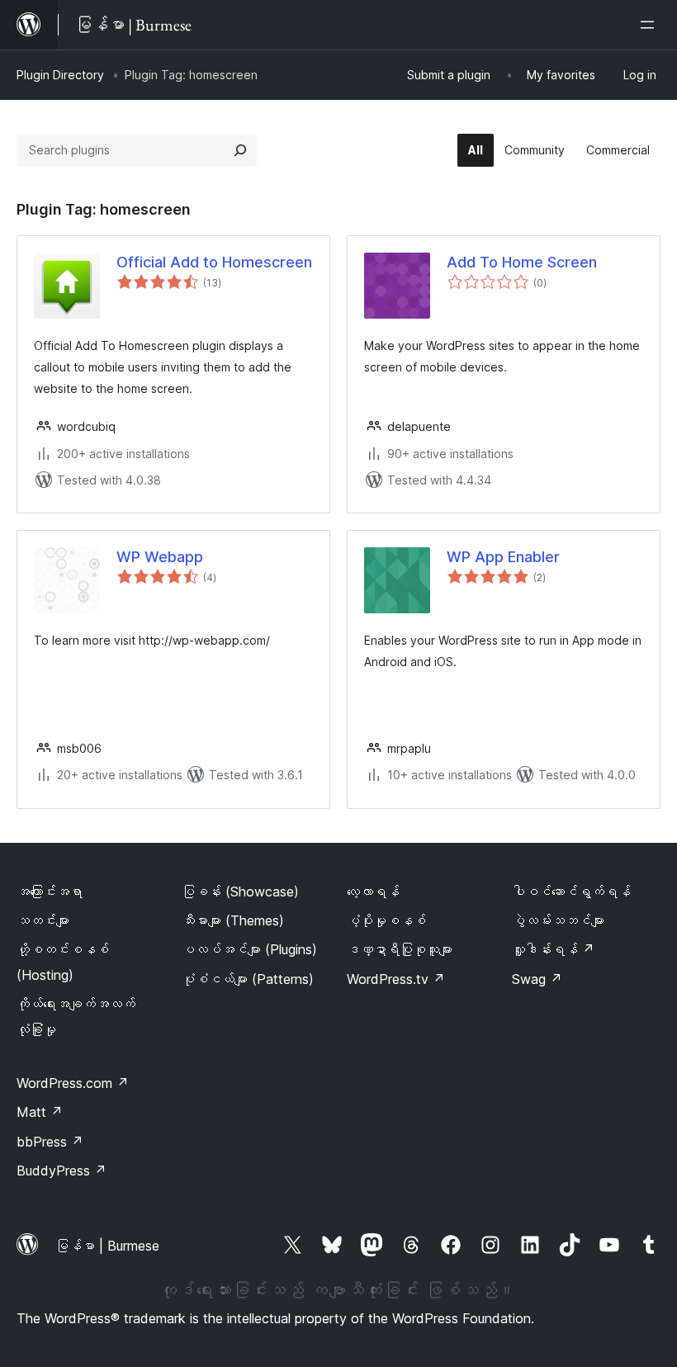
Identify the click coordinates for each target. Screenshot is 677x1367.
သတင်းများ (43, 920)
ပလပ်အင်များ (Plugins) (249, 949)
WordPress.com (73, 1083)
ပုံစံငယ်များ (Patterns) (248, 979)
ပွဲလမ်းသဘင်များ (558, 920)
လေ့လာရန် (373, 891)
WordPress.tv (396, 979)
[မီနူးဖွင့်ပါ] (650, 25)
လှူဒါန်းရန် (553, 949)
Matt (40, 1112)
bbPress (50, 1141)
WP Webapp (159, 556)
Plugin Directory (60, 75)
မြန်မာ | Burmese (107, 1245)
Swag (537, 979)
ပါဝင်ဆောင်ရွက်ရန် (571, 891)
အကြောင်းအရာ (50, 891)
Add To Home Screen (522, 262)
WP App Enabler (503, 556)
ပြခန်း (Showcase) (240, 891)
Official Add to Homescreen (214, 262)
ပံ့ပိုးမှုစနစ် (386, 920)
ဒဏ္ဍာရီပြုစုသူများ (399, 949)
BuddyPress (62, 1170)
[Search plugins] (240, 150)
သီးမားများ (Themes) (233, 920)
